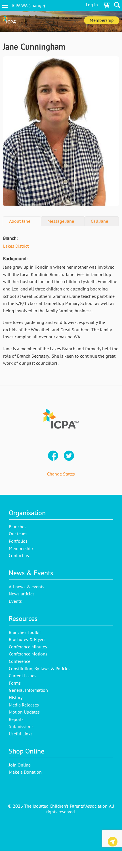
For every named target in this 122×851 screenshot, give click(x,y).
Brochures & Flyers (27, 639)
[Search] (117, 6)
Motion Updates (24, 712)
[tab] (22, 221)
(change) (33, 5)
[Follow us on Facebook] (53, 456)
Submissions (21, 726)
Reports (16, 719)
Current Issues (22, 675)
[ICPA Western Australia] (10, 21)
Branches (17, 526)
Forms (15, 683)
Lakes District (16, 246)
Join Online (20, 765)
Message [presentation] (60, 221)
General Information (28, 690)
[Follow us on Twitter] (69, 456)
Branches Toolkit (25, 632)
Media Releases (24, 705)
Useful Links (21, 734)
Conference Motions (28, 654)
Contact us (112, 842)
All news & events (26, 586)
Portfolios (18, 541)
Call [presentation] (99, 221)
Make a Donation (25, 772)
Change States (61, 474)
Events (15, 601)
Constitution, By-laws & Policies (39, 668)
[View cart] (106, 6)
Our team (18, 533)
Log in (92, 4)
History (15, 697)
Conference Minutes (28, 647)
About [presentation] (19, 221)
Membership (102, 20)
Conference (19, 661)
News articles (22, 594)
